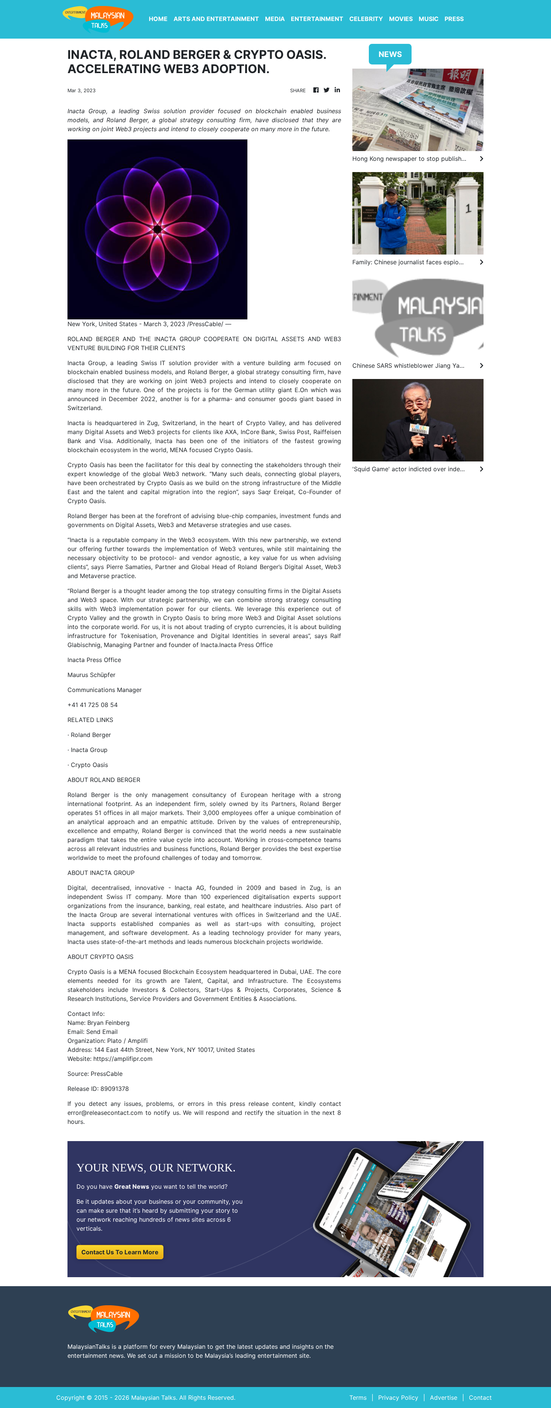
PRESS (454, 18)
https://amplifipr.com (123, 1058)
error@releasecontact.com (105, 1112)
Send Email (102, 1031)
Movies (401, 18)
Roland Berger (91, 734)
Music (429, 18)
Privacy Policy (398, 1397)
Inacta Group (89, 749)
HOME (158, 18)
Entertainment (317, 18)
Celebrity (366, 18)
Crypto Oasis (89, 764)
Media (275, 18)
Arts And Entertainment (216, 18)
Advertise (443, 1397)
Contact (480, 1397)
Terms (358, 1397)
